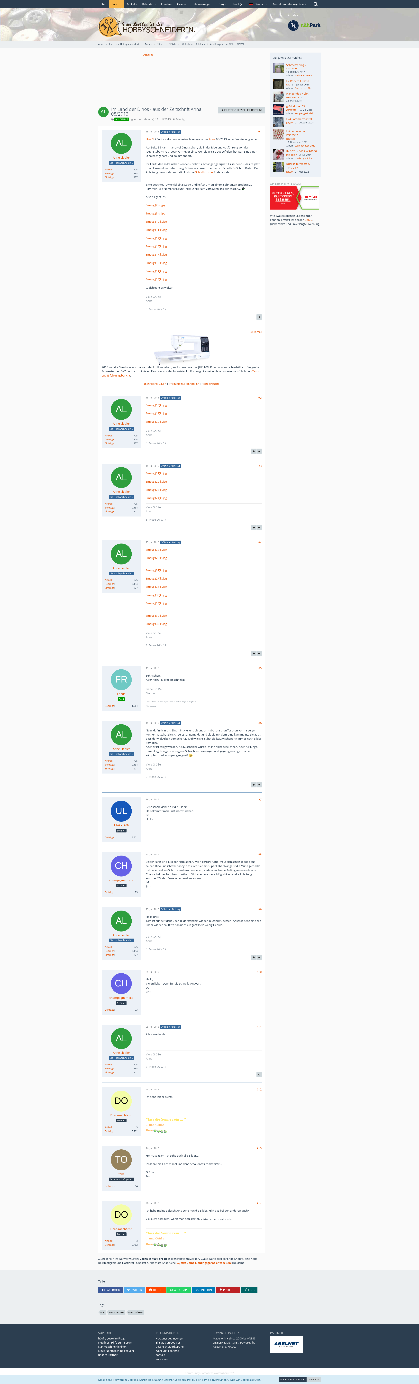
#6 (260, 723)
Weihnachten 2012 (305, 145)
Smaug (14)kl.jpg (156, 271)
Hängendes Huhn (297, 93)
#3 (260, 466)
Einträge (109, 177)
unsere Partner (108, 1355)
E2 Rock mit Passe (297, 81)
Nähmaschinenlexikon (112, 1346)
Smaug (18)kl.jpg (156, 405)
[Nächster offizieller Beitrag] (259, 317)
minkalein (291, 154)
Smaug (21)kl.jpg (156, 473)
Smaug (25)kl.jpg (156, 550)
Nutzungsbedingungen (169, 1338)
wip (102, 1312)
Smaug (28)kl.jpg (156, 587)
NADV (231, 1346)
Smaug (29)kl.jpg (156, 603)
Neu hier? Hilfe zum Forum (115, 1342)
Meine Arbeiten (303, 75)
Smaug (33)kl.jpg (156, 624)
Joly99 (289, 122)
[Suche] (316, 4)
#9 (260, 909)
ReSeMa (290, 138)
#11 (259, 1027)
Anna (212, 139)
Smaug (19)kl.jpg (156, 413)
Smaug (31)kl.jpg (156, 570)
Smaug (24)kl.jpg (156, 498)
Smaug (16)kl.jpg (156, 246)
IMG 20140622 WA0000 (301, 151)
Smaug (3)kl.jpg (155, 213)
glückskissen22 (295, 106)
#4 (260, 542)
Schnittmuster (204, 172)
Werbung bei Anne (167, 1351)
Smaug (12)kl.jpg (156, 238)
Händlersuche (210, 384)
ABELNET (218, 1346)
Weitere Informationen (292, 1379)
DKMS (308, 220)
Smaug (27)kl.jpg (156, 578)
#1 (260, 132)
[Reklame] (255, 332)
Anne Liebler (142, 119)
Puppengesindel (304, 113)
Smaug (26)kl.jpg (156, 558)
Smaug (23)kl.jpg (156, 490)
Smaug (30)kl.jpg (156, 595)
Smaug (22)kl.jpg (156, 481)
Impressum (162, 1359)
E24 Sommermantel (299, 119)
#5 (260, 668)
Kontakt (160, 1355)
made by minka (303, 158)
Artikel (108, 169)
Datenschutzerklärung (169, 1346)
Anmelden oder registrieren (290, 4)
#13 (259, 1148)
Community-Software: (209, 1373)
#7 (260, 799)
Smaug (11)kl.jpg (156, 230)
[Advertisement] (181, 79)
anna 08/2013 (116, 1312)
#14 (259, 1203)
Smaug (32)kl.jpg (156, 616)
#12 (259, 1089)
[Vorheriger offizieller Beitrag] (253, 451)
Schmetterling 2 (296, 65)
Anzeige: (148, 54)
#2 (260, 398)
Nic (288, 84)
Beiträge (109, 173)
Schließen (314, 1379)
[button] (258, 4)
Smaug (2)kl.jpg (155, 205)
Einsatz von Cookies (168, 1342)
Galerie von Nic (303, 88)
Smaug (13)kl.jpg (156, 263)
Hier (148, 139)
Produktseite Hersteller (184, 384)
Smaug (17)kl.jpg (156, 254)
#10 (259, 972)
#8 (260, 854)
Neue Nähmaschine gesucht (116, 1351)
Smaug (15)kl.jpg (156, 279)
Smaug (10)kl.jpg (156, 221)
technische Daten (155, 384)
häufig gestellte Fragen (112, 1338)
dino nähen (135, 1312)
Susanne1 (291, 68)
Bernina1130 (293, 97)
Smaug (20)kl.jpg (156, 422)
